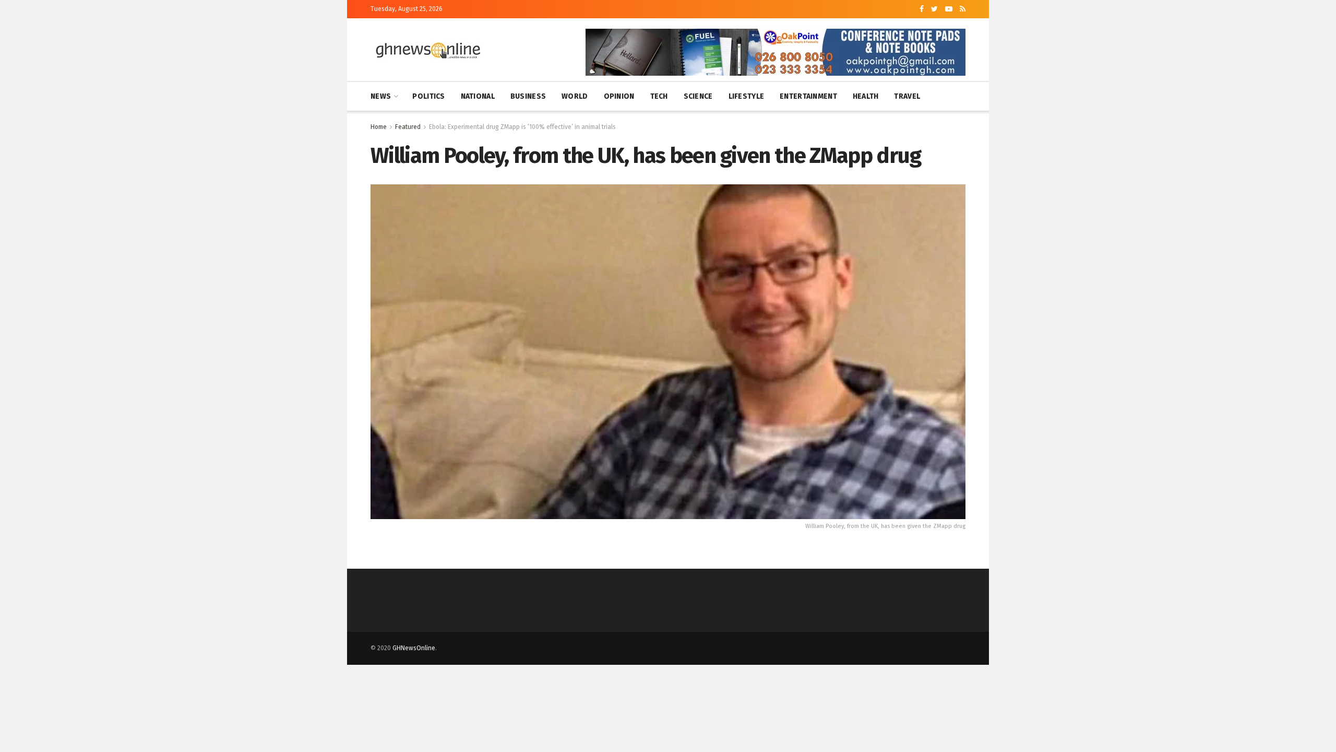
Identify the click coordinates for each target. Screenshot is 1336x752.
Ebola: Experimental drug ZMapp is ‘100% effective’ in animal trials (522, 127)
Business (528, 96)
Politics (428, 96)
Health (866, 96)
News (381, 96)
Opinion (619, 96)
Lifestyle (747, 96)
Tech (659, 96)
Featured (408, 127)
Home (379, 127)
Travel (907, 96)
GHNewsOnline (413, 648)
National (478, 96)
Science (698, 96)
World (575, 96)
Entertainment (808, 96)
